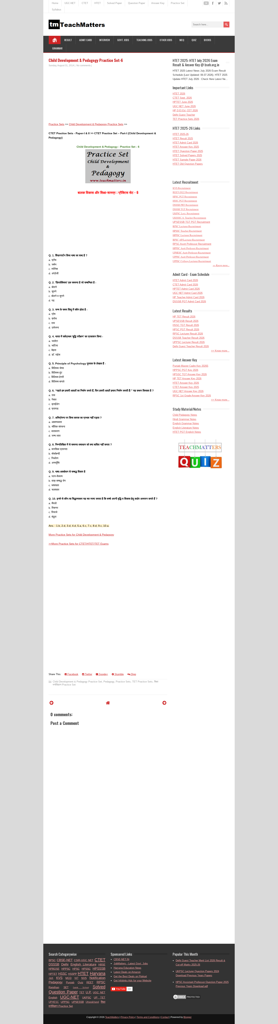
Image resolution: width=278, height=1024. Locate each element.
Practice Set (177, 3)
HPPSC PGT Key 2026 (185, 370)
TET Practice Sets (142, 681)
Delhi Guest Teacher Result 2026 (191, 346)
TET (81, 992)
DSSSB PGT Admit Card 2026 (189, 301)
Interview (104, 40)
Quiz (194, 40)
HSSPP (72, 973)
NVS (84, 978)
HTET (97, 3)
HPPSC (65, 968)
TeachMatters (112, 1017)
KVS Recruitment (182, 188)
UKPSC (86, 997)
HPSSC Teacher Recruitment (187, 230)
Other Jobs (166, 40)
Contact (165, 1017)
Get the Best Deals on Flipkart (130, 976)
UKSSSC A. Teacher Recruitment (189, 217)
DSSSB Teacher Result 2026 (188, 337)
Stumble (119, 674)
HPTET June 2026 (183, 102)
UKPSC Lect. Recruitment (186, 213)
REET (89, 982)
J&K (51, 978)
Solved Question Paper (77, 989)
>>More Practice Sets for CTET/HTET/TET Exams (79, 543)
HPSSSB (99, 968)
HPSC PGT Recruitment (185, 196)
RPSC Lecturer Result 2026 (188, 333)
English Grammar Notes (186, 423)
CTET (85, 3)
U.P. (89, 992)
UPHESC (54, 1002)
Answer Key (158, 3)
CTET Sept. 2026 (182, 97)
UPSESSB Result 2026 (185, 321)
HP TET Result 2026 (184, 316)
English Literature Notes (186, 427)
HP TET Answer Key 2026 (187, 378)
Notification (97, 978)
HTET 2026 (179, 93)
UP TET (99, 997)
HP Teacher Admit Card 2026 (188, 297)
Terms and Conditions (148, 1017)
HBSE (101, 964)
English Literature (83, 964)
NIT (76, 978)
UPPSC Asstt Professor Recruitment (191, 256)
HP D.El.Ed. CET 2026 (185, 110)
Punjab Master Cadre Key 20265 (190, 365)
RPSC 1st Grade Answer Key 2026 (192, 395)
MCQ (181, 40)
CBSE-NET (65, 960)
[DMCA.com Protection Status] (187, 998)
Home (55, 3)
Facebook (72, 674)
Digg (133, 674)
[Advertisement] (108, 95)
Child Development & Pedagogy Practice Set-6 (86, 60)
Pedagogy (108, 681)
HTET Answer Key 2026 (186, 382)
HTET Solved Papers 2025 (187, 155)
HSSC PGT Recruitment (185, 200)
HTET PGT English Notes (187, 432)
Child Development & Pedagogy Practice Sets (96, 124)
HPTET (53, 973)
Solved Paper (114, 3)
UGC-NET (69, 3)
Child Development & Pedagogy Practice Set (77, 681)
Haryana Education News (127, 967)
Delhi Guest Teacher (184, 114)
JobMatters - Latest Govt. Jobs (131, 963)
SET (66, 987)
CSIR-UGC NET (83, 960)
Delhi (64, 964)
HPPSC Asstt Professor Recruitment (191, 248)
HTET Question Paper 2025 (188, 151)
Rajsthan (54, 987)
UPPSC (65, 1001)
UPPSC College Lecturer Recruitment (192, 261)
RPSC (101, 982)
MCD (68, 978)
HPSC (76, 968)
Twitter (88, 674)
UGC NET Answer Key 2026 (188, 391)
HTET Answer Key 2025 (186, 146)
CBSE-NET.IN (121, 959)
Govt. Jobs (123, 40)
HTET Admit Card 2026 (185, 142)
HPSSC (86, 968)
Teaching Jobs (144, 40)
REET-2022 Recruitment (185, 192)
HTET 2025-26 (181, 134)
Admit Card (85, 40)
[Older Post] (164, 702)
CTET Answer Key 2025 (186, 387)
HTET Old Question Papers (188, 163)
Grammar (57, 48)
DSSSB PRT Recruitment (185, 205)
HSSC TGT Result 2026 (186, 325)
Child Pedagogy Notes (185, 414)
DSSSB (54, 964)
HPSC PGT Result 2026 (186, 329)
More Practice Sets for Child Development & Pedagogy (81, 534)
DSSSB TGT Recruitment (186, 209)
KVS (59, 978)
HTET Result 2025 (183, 138)
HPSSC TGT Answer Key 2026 (190, 374)
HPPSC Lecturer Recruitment (187, 235)
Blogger (187, 1017)
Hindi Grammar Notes (184, 419)
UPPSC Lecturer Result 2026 (189, 342)
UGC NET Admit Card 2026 (188, 293)
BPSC (52, 960)
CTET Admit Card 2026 (185, 284)
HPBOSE (54, 968)
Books (207, 40)
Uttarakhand (92, 1002)
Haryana (97, 973)
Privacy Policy (128, 1017)
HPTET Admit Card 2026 (186, 288)
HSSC (62, 974)
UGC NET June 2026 (184, 106)
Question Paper (136, 3)
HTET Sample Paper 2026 (187, 159)
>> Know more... (221, 265)
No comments (83, 65)
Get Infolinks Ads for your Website (132, 980)
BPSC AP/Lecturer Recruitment (189, 239)
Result (68, 40)
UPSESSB (78, 1001)
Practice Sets (56, 124)
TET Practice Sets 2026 (186, 119)
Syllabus (56, 9)
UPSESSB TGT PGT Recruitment (191, 222)
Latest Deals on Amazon (127, 972)
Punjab (70, 982)
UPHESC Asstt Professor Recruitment (192, 252)
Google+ (103, 674)
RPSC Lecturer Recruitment (187, 226)
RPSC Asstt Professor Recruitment (192, 244)
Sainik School (81, 987)
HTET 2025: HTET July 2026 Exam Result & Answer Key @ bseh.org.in (196, 62)
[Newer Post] (52, 702)
